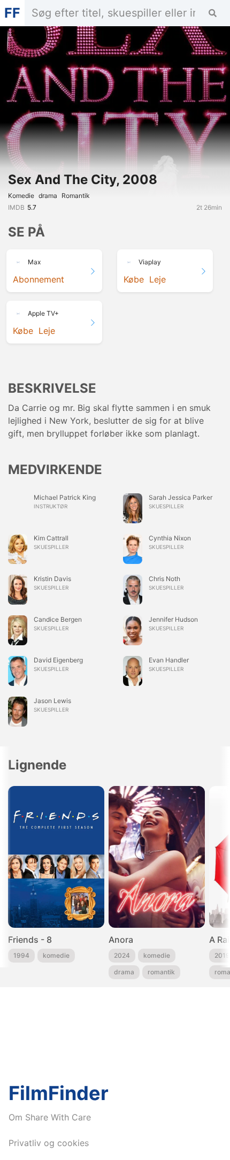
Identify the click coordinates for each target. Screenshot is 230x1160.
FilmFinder (59, 1093)
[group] (56, 882)
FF (12, 13)
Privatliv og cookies (49, 1143)
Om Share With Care (50, 1117)
